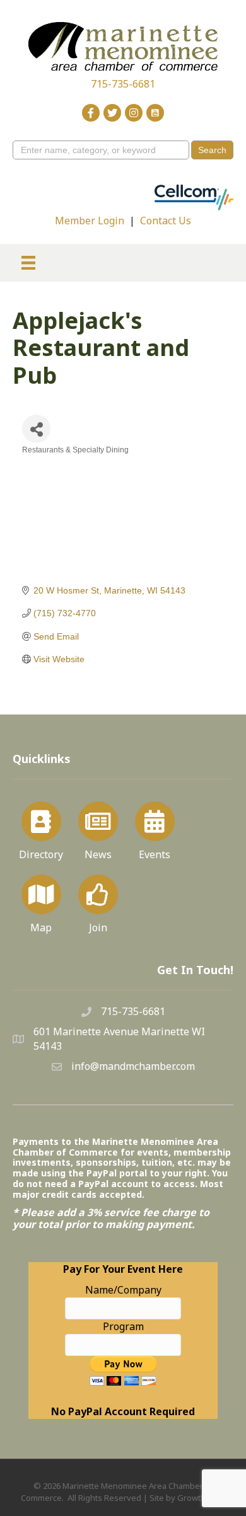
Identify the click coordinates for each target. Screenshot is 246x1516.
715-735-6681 (123, 84)
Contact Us (165, 220)
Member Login (89, 220)
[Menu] (28, 263)
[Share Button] (36, 429)
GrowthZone (201, 1497)
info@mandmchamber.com (133, 1066)
